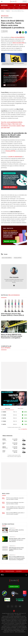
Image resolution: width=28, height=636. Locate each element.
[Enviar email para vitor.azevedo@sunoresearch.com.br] (14, 285)
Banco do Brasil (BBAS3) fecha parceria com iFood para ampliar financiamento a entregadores (11, 336)
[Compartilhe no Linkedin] (26, 32)
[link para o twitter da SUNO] (12, 606)
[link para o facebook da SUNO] (8, 606)
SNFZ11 (3, 8)
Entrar (24, 1)
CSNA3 (4, 421)
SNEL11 (14, 8)
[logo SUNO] (13, 2)
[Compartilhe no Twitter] (20, 32)
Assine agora (14, 586)
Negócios (4, 16)
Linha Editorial (19, 571)
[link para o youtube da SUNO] (20, 606)
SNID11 (18, 8)
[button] (22, 5)
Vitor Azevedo (14, 277)
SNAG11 (8, 8)
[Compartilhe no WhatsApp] (23, 32)
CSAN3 (4, 415)
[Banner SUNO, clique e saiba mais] (14, 78)
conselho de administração (15, 156)
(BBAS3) (17, 37)
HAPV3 (4, 424)
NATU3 (4, 418)
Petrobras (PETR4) (8, 17)
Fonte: (22, 429)
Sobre (2, 571)
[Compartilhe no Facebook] (17, 32)
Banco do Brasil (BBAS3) (6, 257)
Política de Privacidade (10, 571)
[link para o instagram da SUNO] (16, 606)
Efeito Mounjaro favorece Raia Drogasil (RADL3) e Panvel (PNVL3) (12, 314)
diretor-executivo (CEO (18, 42)
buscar (15, 5)
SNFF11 (23, 8)
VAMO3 (4, 411)
